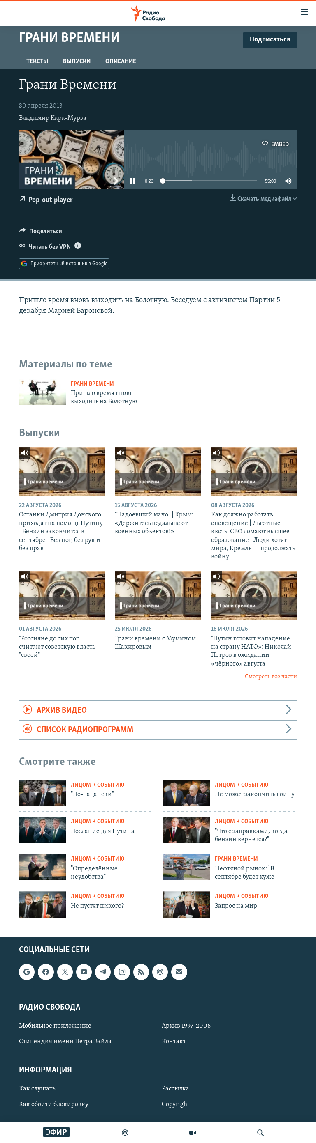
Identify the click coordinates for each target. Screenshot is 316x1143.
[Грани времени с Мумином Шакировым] (158, 595)
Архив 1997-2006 (186, 1026)
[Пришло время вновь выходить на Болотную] (42, 392)
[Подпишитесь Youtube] (84, 972)
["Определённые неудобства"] (42, 867)
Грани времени (92, 384)
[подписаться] (179, 972)
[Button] (40, 233)
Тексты (37, 61)
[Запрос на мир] (186, 904)
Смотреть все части (271, 677)
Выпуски (77, 61)
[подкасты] (125, 1132)
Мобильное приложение (55, 1026)
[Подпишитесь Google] (27, 972)
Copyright (175, 1104)
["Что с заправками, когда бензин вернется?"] (186, 830)
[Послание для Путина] (42, 830)
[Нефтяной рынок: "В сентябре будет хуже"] (186, 867)
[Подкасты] (160, 972)
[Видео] (192, 1132)
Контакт (174, 1041)
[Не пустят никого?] (42, 904)
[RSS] (141, 972)
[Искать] (260, 1132)
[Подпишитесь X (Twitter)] (65, 972)
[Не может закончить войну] (186, 793)
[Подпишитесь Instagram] (122, 972)
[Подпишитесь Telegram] (103, 972)
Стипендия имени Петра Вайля (65, 1041)
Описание (120, 61)
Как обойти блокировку (53, 1104)
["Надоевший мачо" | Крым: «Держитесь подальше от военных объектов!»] (158, 471)
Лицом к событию (97, 785)
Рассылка (175, 1089)
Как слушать (37, 1089)
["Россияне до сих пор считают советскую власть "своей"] (62, 595)
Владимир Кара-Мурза (52, 118)
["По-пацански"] (42, 793)
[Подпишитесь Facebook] (45, 972)
